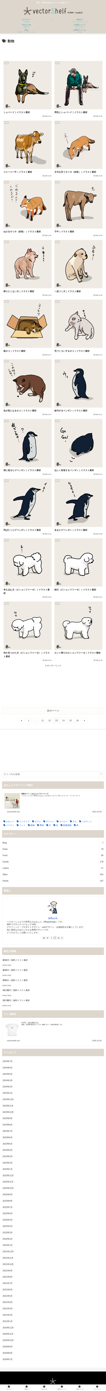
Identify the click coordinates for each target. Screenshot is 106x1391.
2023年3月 (8, 1156)
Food (53, 855)
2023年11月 (8, 1106)
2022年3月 (8, 1232)
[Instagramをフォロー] (54, 938)
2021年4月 (8, 1302)
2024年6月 (8, 1068)
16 (77, 720)
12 (49, 720)
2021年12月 (8, 1251)
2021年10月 (8, 1264)
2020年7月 (8, 1359)
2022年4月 (8, 1226)
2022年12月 (8, 1175)
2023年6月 (8, 1137)
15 (70, 720)
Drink (53, 849)
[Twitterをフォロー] (47, 938)
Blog (53, 843)
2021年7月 (8, 1283)
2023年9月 (8, 1118)
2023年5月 (8, 1144)
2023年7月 (8, 1131)
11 (42, 720)
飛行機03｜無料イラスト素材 (16, 990)
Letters (53, 868)
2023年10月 (8, 1112)
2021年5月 (8, 1296)
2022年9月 (8, 1194)
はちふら (53, 918)
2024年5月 (8, 1074)
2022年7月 (8, 1207)
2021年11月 (8, 1258)
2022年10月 (8, 1188)
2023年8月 (8, 1125)
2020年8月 (8, 1353)
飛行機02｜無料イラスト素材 (16, 1000)
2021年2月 (8, 1315)
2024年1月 (8, 1093)
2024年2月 (8, 1087)
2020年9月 (8, 1347)
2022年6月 (8, 1213)
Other (53, 874)
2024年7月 (8, 1061)
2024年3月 (8, 1080)
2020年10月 (8, 1340)
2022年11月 (8, 1182)
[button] (101, 774)
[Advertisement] (53, 51)
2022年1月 (8, 1245)
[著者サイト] (44, 938)
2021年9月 (8, 1271)
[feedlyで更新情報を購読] (58, 938)
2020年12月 (8, 1328)
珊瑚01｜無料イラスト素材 (15, 980)
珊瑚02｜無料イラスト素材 (15, 970)
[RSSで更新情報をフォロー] (62, 938)
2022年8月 (8, 1201)
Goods (53, 862)
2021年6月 (8, 1289)
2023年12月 (8, 1099)
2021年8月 (8, 1277)
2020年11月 (8, 1334)
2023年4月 (8, 1150)
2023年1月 (8, 1169)
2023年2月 (8, 1163)
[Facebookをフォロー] (51, 938)
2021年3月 (8, 1308)
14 (63, 720)
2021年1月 (8, 1321)
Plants (53, 881)
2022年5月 (8, 1220)
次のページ (53, 710)
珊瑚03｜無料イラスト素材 (15, 960)
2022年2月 (8, 1239)
